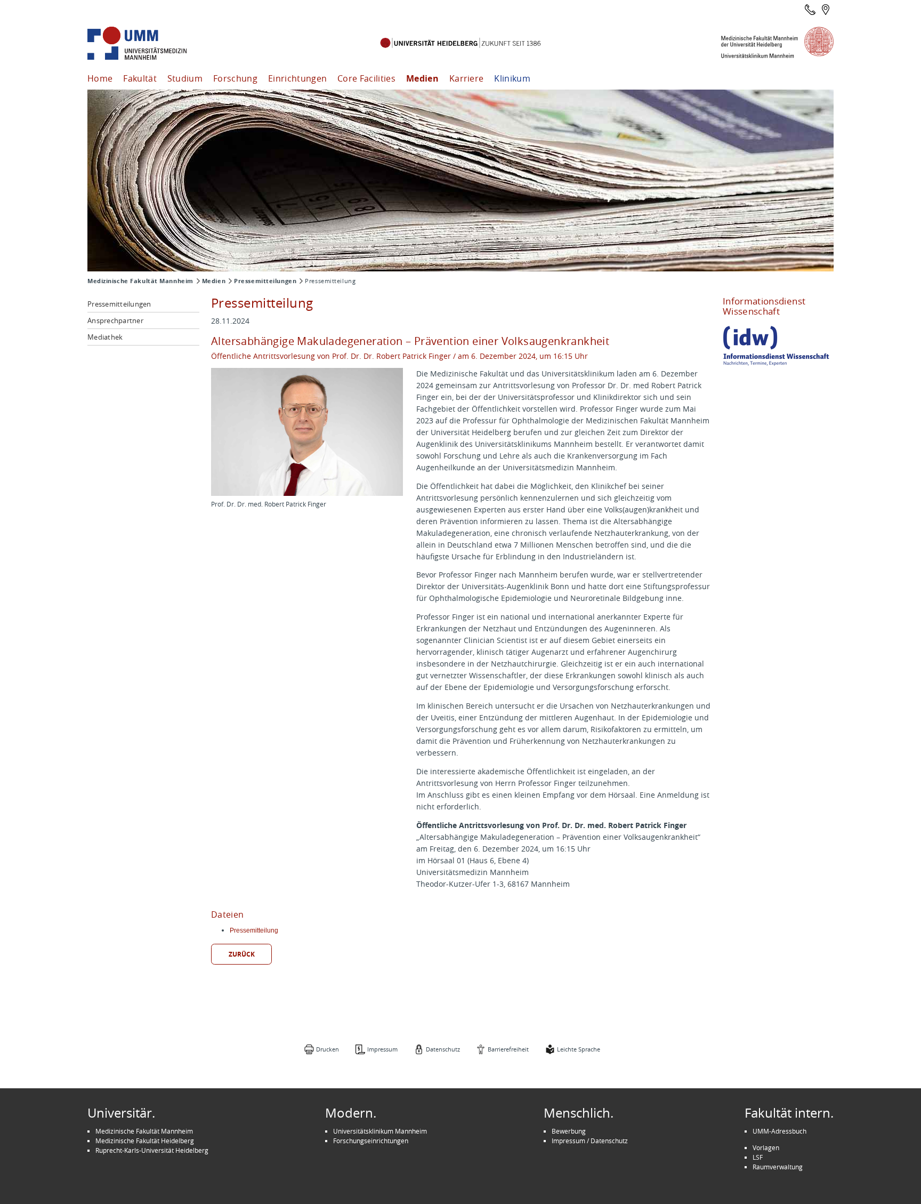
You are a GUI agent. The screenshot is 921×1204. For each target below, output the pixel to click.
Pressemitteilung (254, 930)
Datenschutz (443, 1049)
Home (99, 78)
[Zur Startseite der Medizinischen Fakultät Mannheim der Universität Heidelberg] (151, 43)
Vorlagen (766, 1147)
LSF (758, 1157)
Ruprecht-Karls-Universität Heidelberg (151, 1150)
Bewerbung (569, 1131)
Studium (185, 78)
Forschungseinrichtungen (370, 1140)
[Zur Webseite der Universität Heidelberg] (460, 43)
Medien (422, 78)
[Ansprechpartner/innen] (810, 9)
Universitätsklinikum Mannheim (380, 1131)
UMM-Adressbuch (779, 1131)
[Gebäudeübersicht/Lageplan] (825, 9)
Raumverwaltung (778, 1166)
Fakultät (140, 78)
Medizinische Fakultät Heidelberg (144, 1140)
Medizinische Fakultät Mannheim (140, 281)
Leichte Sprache (578, 1049)
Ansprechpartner (115, 320)
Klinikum (512, 78)
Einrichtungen (297, 78)
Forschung (235, 78)
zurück (242, 954)
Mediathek (105, 337)
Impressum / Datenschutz (590, 1140)
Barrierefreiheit (508, 1049)
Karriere (466, 78)
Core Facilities (366, 78)
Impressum (382, 1049)
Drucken (327, 1049)
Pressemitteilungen (265, 281)
